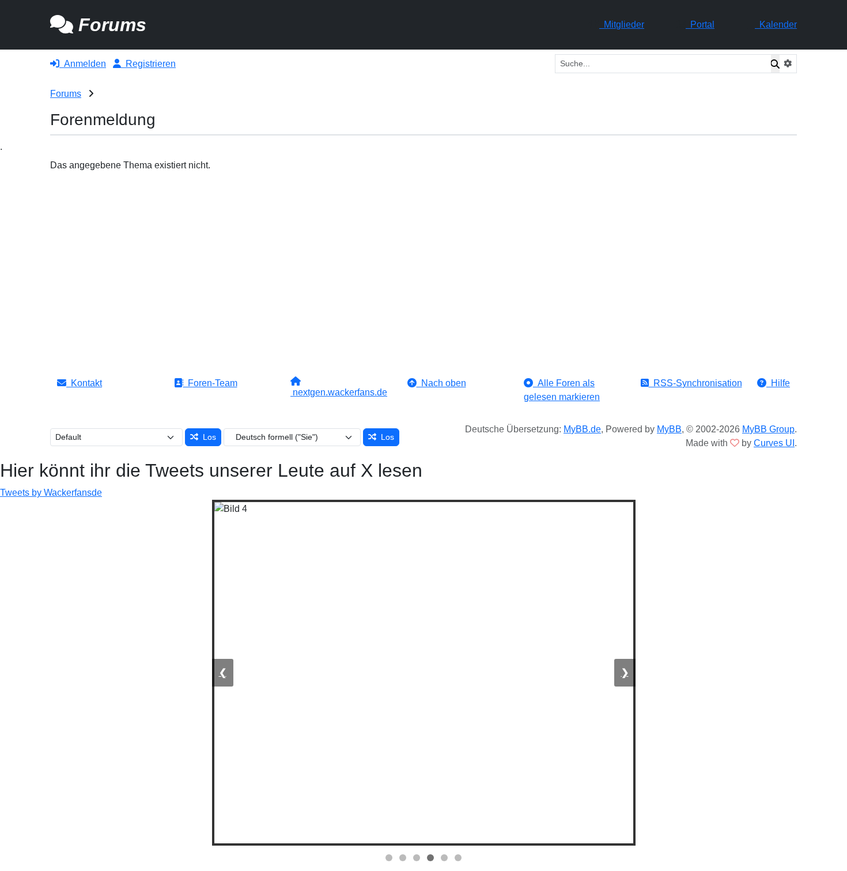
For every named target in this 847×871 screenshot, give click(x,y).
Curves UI (774, 443)
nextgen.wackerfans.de (338, 392)
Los (207, 437)
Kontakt (84, 383)
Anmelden (82, 64)
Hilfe (778, 383)
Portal (700, 24)
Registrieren (148, 64)
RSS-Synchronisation (695, 383)
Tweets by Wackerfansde (51, 492)
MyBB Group (768, 429)
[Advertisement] (423, 259)
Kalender (776, 24)
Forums (65, 94)
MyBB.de (582, 429)
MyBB (669, 429)
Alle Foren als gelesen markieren (562, 390)
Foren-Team (210, 383)
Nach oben (441, 383)
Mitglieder (621, 24)
